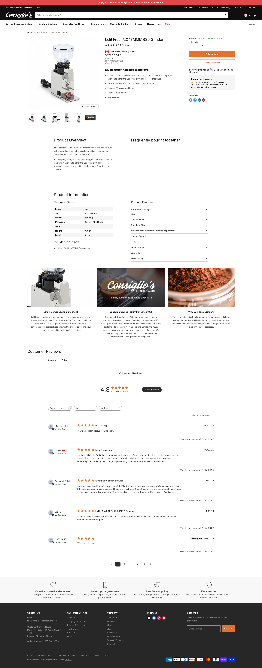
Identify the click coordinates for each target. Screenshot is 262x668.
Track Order (188, 8)
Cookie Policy (113, 644)
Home (30, 32)
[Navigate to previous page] (111, 564)
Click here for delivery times (203, 87)
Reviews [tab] (53, 360)
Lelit (112, 58)
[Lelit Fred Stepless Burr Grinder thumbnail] (32, 117)
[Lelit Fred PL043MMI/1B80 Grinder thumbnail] (90, 117)
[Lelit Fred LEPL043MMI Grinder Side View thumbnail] (67, 117)
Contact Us (252, 8)
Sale (167, 24)
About (110, 625)
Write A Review (152, 389)
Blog (109, 629)
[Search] (224, 15)
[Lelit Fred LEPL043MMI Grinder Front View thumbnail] (78, 117)
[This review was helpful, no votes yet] (206, 439)
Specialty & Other (119, 24)
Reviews (214, 8)
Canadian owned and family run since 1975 (22, 8)
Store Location (202, 8)
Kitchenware (97, 24)
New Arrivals (154, 24)
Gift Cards (71, 632)
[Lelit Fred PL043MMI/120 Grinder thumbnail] (44, 117)
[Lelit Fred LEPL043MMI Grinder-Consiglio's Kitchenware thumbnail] (55, 117)
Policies (68, 660)
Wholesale (112, 632)
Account (71, 617)
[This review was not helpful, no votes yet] (211, 439)
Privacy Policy (113, 636)
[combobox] (128, 15)
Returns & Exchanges (77, 625)
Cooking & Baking (48, 24)
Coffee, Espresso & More (19, 24)
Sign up (228, 628)
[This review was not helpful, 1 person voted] (211, 500)
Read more (159, 461)
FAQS (69, 636)
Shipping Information (76, 621)
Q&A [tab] (64, 360)
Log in (251, 24)
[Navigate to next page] (150, 564)
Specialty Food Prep (74, 24)
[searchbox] (57, 408)
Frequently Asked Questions (232, 8)
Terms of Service (115, 640)
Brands (139, 24)
